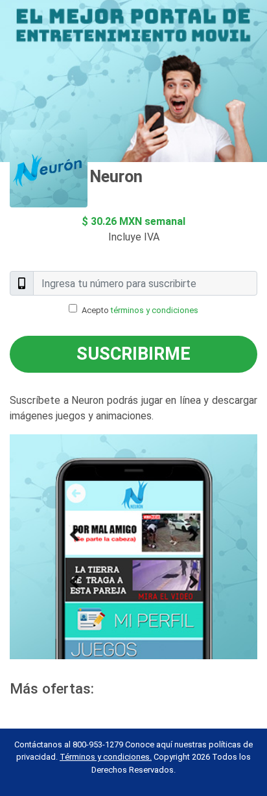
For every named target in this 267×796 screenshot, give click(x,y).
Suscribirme (133, 354)
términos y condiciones (154, 310)
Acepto (140, 310)
